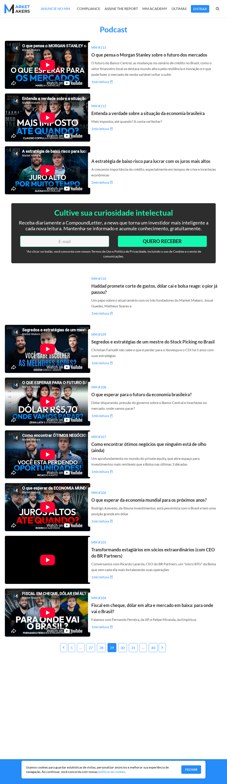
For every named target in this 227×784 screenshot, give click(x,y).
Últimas (179, 8)
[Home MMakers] (17, 8)
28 (101, 648)
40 (153, 648)
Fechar (191, 769)
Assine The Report (121, 8)
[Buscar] (222, 9)
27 (91, 648)
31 (133, 648)
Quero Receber (162, 241)
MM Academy (154, 8)
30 (123, 648)
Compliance (88, 8)
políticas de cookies (111, 772)
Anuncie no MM (55, 8)
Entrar (200, 9)
